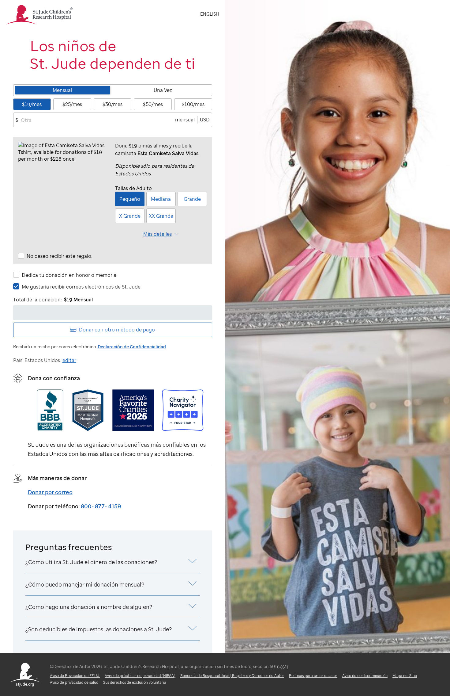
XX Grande (161, 215)
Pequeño (129, 199)
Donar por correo (50, 492)
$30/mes (112, 104)
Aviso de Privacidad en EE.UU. (75, 675)
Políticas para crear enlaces (313, 675)
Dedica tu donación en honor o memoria (69, 275)
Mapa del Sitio (404, 675)
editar (69, 360)
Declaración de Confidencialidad (132, 347)
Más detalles (157, 234)
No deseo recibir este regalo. (59, 256)
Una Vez (163, 90)
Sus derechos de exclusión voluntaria (134, 682)
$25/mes (72, 104)
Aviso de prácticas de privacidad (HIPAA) (140, 675)
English (209, 14)
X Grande (130, 215)
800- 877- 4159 (101, 506)
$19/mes (32, 104)
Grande (192, 199)
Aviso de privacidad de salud (74, 682)
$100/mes (193, 104)
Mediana (161, 199)
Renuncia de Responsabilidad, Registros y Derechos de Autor (232, 675)
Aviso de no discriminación (365, 675)
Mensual (62, 90)
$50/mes (153, 104)
